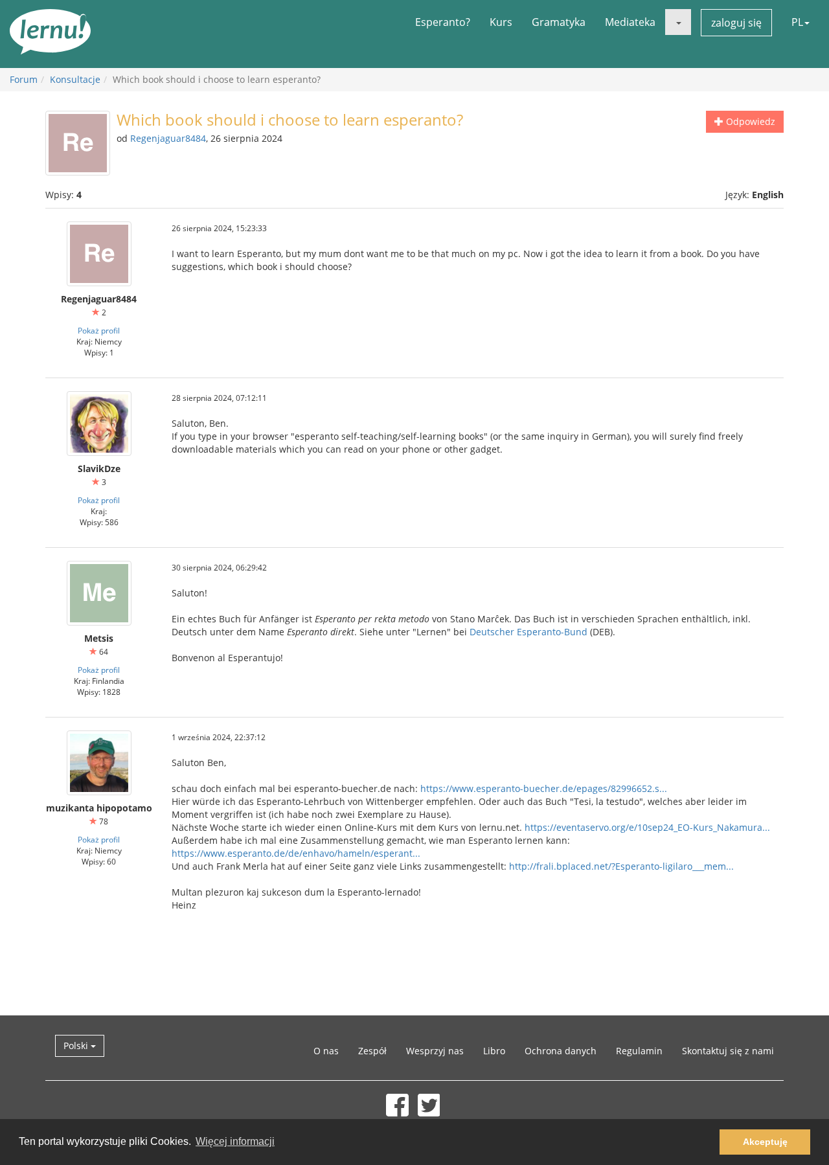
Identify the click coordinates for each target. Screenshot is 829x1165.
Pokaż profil (99, 330)
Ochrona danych (560, 1051)
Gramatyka (558, 22)
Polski (77, 1045)
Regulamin (639, 1051)
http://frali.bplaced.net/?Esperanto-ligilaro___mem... (621, 866)
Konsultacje (75, 79)
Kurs (501, 22)
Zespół (372, 1051)
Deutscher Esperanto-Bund (528, 632)
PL (797, 22)
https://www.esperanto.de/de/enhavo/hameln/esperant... (296, 853)
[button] (678, 22)
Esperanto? (442, 22)
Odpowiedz (749, 121)
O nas (326, 1051)
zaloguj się (736, 23)
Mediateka (630, 22)
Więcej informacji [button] (235, 1141)
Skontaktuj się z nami (728, 1051)
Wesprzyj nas (435, 1051)
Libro (494, 1051)
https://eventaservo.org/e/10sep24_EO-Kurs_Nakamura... (647, 827)
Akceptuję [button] (765, 1142)
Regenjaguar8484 (168, 138)
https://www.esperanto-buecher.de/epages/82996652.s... (543, 788)
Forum (24, 79)
